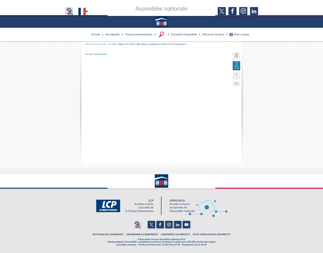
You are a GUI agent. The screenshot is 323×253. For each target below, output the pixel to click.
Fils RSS (191, 242)
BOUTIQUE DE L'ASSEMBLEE (107, 234)
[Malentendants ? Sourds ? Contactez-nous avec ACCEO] (69, 11)
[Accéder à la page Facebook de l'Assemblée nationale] (232, 11)
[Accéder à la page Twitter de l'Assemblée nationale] (222, 11)
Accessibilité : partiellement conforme (143, 242)
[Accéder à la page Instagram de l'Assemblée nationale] (243, 11)
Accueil (88, 44)
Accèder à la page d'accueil (94, 32)
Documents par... (100, 44)
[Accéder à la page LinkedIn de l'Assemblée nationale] (254, 11)
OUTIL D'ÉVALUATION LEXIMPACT (211, 234)
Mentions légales (115, 242)
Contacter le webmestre (174, 242)
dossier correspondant (96, 54)
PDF (236, 57)
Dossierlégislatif (236, 67)
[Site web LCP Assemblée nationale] (127, 206)
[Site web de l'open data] (195, 206)
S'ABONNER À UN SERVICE (174, 234)
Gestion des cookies (206, 242)
